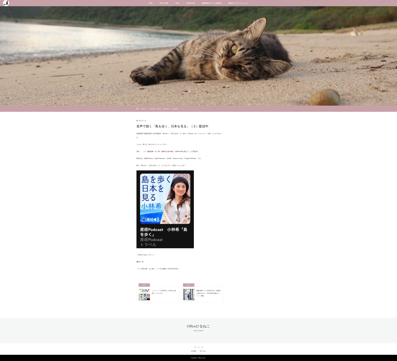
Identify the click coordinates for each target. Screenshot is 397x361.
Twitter (195, 346)
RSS (202, 346)
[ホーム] (137, 106)
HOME (150, 3)
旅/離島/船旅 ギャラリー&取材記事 (211, 3)
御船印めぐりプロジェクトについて (238, 3)
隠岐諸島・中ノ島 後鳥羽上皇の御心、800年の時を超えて (168, 151)
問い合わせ (203, 351)
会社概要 (193, 351)
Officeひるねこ (198, 326)
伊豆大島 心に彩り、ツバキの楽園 (153, 269)
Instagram (198, 346)
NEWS (177, 3)
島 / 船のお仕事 (190, 3)
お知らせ (143, 109)
